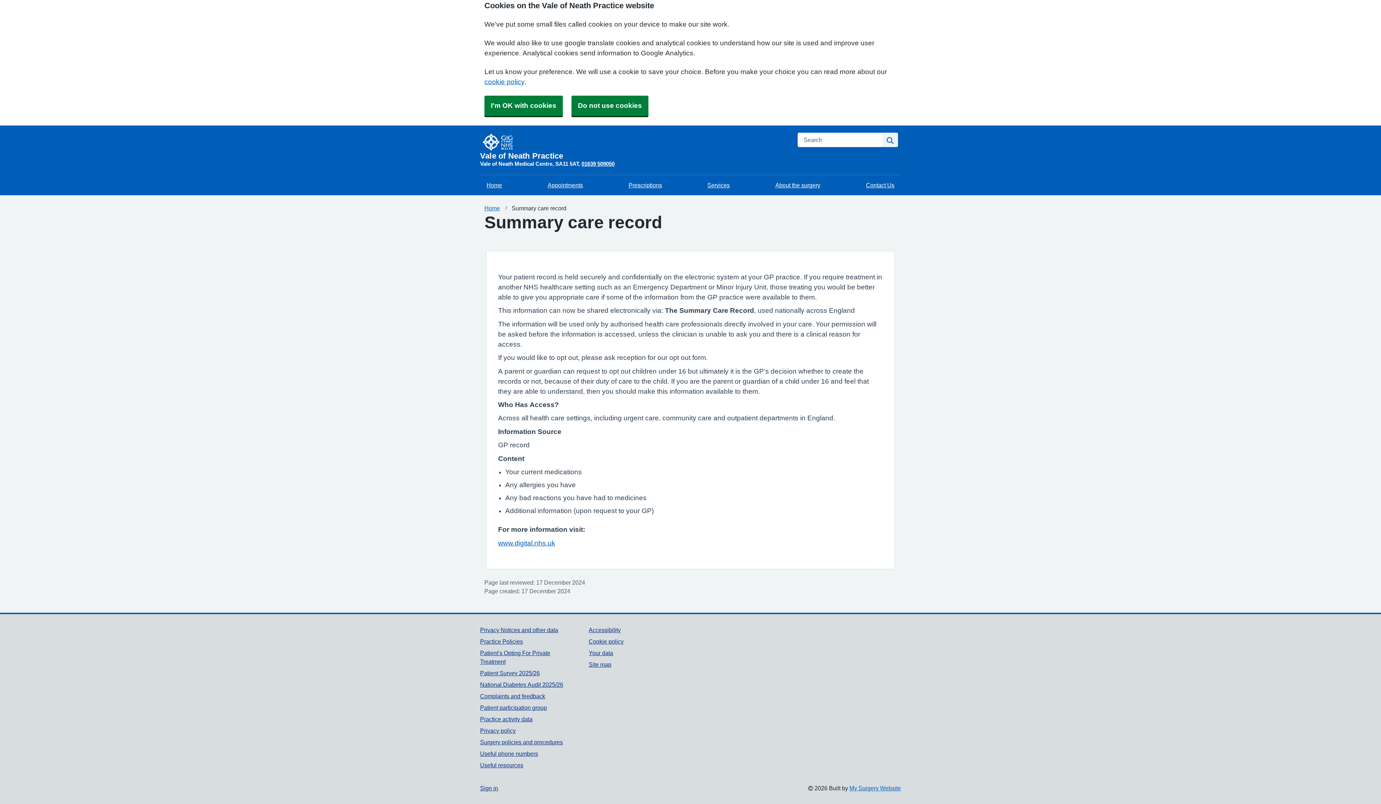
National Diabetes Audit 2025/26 (521, 684)
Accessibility (605, 630)
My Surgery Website (875, 788)
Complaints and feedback (512, 696)
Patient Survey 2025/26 (510, 673)
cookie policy (504, 81)
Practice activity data (506, 719)
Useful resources (501, 765)
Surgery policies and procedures (521, 742)
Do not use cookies (610, 105)
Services (718, 185)
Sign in (489, 788)
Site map (600, 664)
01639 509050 (598, 163)
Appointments (565, 185)
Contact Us (880, 185)
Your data (601, 653)
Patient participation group (513, 708)
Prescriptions (645, 185)
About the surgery (797, 185)
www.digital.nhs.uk (526, 543)
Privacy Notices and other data (519, 630)
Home (494, 185)
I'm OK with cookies (523, 105)
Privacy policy (498, 731)
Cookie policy (606, 641)
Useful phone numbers (509, 754)
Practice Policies (501, 641)
